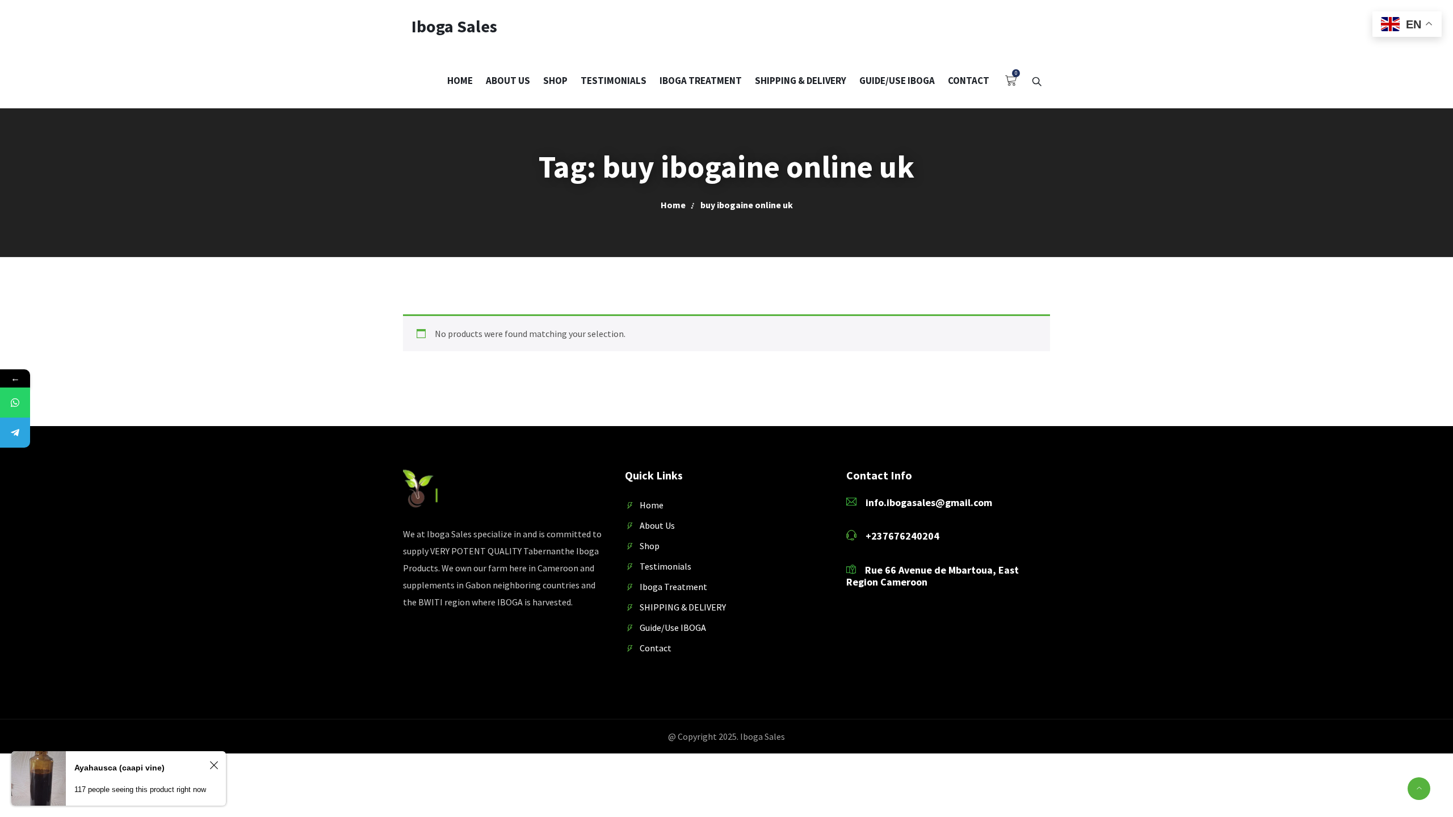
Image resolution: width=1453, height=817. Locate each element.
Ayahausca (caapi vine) (119, 767)
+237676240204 (902, 535)
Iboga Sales (454, 26)
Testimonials (613, 80)
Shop (555, 80)
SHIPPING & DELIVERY (800, 80)
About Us (508, 80)
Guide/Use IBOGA (897, 80)
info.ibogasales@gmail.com (925, 502)
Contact (968, 80)
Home (460, 80)
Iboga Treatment (701, 80)
